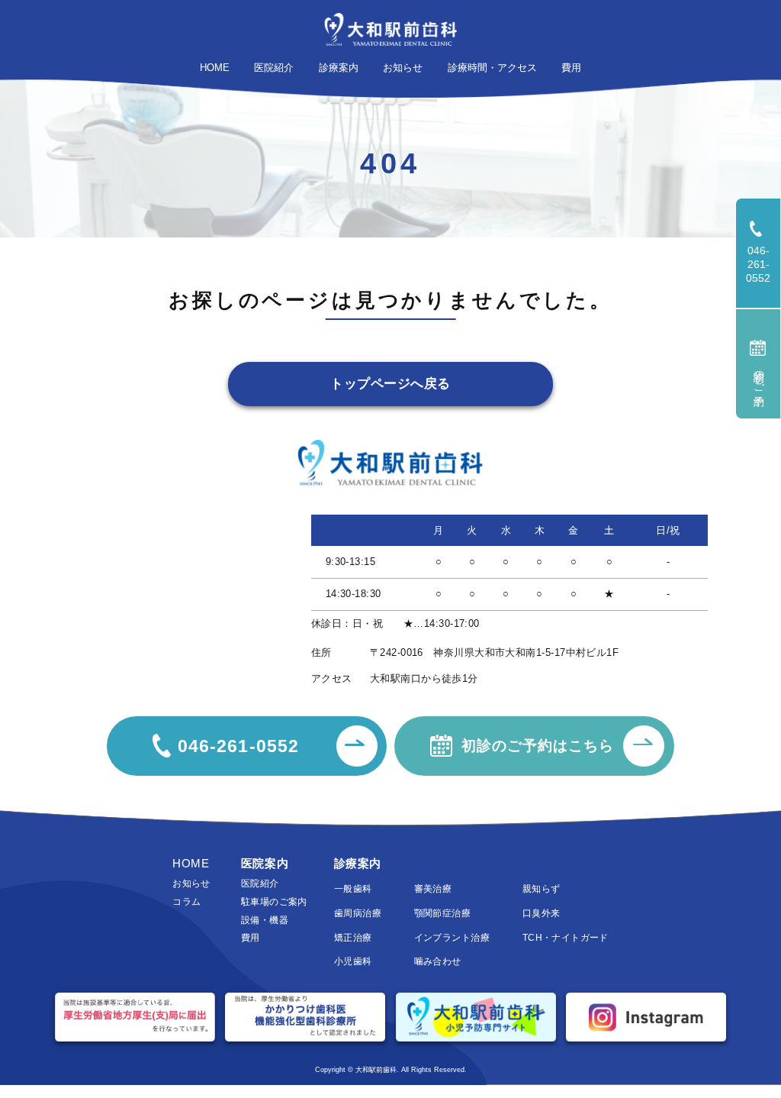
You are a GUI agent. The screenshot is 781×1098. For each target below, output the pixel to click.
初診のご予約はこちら (537, 746)
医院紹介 (260, 883)
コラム (186, 901)
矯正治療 (353, 937)
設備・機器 (264, 920)
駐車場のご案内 (274, 901)
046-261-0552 (763, 264)
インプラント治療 (452, 937)
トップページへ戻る (390, 383)
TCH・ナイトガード (565, 937)
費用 (250, 937)
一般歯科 (353, 888)
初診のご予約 (758, 375)
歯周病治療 (357, 913)
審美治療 (433, 888)
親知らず (541, 888)
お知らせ (191, 883)
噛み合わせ (437, 961)
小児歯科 (353, 961)
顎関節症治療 (442, 913)
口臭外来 (541, 913)
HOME (190, 863)
